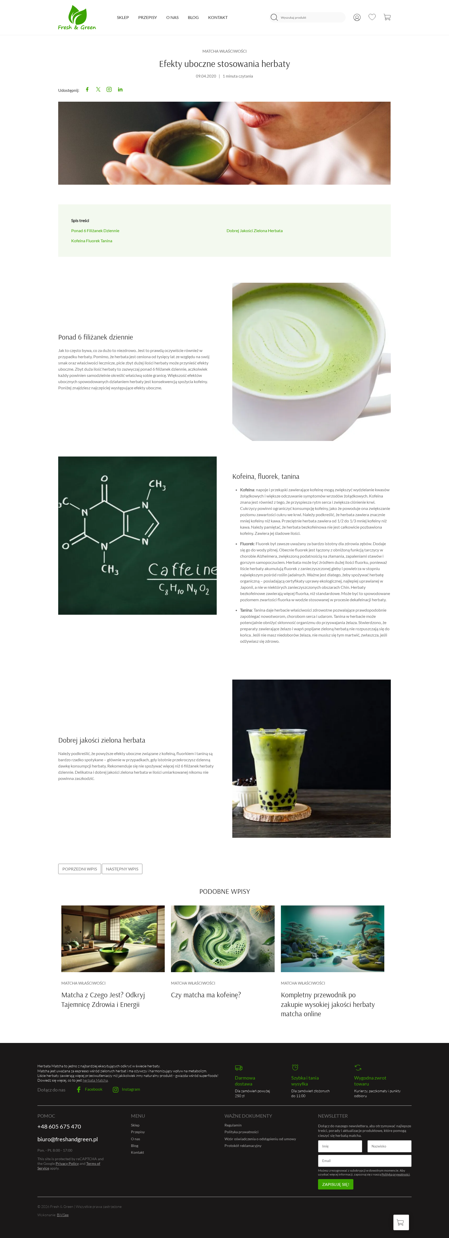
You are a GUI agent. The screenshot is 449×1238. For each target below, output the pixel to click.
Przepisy (147, 17)
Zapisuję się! (335, 1184)
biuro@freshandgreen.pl (67, 1139)
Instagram (130, 1089)
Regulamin (233, 1125)
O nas (172, 17)
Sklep (123, 17)
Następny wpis (122, 868)
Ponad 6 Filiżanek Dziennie (95, 230)
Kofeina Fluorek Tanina (91, 240)
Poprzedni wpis (79, 868)
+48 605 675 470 (59, 1126)
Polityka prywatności (241, 1132)
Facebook (93, 1089)
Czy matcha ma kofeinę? (206, 994)
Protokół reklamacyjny (242, 1145)
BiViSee (63, 1215)
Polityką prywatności (395, 1174)
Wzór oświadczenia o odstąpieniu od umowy (260, 1139)
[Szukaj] (274, 17)
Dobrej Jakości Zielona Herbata (255, 230)
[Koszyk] (387, 17)
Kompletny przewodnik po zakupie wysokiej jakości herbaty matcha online (328, 1004)
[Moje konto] (357, 17)
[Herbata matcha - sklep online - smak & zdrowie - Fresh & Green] (77, 17)
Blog (193, 17)
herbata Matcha (95, 1080)
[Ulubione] (372, 17)
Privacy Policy (67, 1163)
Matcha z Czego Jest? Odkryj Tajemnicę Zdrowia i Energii (103, 999)
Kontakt (218, 17)
